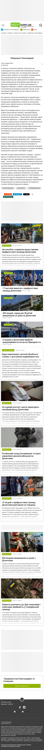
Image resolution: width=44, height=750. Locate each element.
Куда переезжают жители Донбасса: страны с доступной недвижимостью (20, 355)
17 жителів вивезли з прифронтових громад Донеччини (20, 289)
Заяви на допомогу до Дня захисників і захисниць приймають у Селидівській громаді (21, 607)
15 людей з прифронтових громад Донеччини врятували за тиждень (19, 503)
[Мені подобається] (42, 64)
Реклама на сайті (6, 702)
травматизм (34, 188)
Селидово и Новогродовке (15, 527)
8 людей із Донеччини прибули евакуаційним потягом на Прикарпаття (22, 341)
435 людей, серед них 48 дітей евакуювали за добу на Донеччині (19, 314)
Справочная (33, 527)
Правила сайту (21, 744)
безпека (21, 188)
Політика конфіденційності (9, 744)
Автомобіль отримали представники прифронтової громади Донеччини (20, 250)
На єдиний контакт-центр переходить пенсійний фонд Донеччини (20, 408)
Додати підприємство (22, 686)
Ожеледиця (8, 188)
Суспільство (4, 65)
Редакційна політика (14, 746)
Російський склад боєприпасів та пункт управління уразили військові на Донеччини (21, 456)
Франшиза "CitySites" (7, 704)
